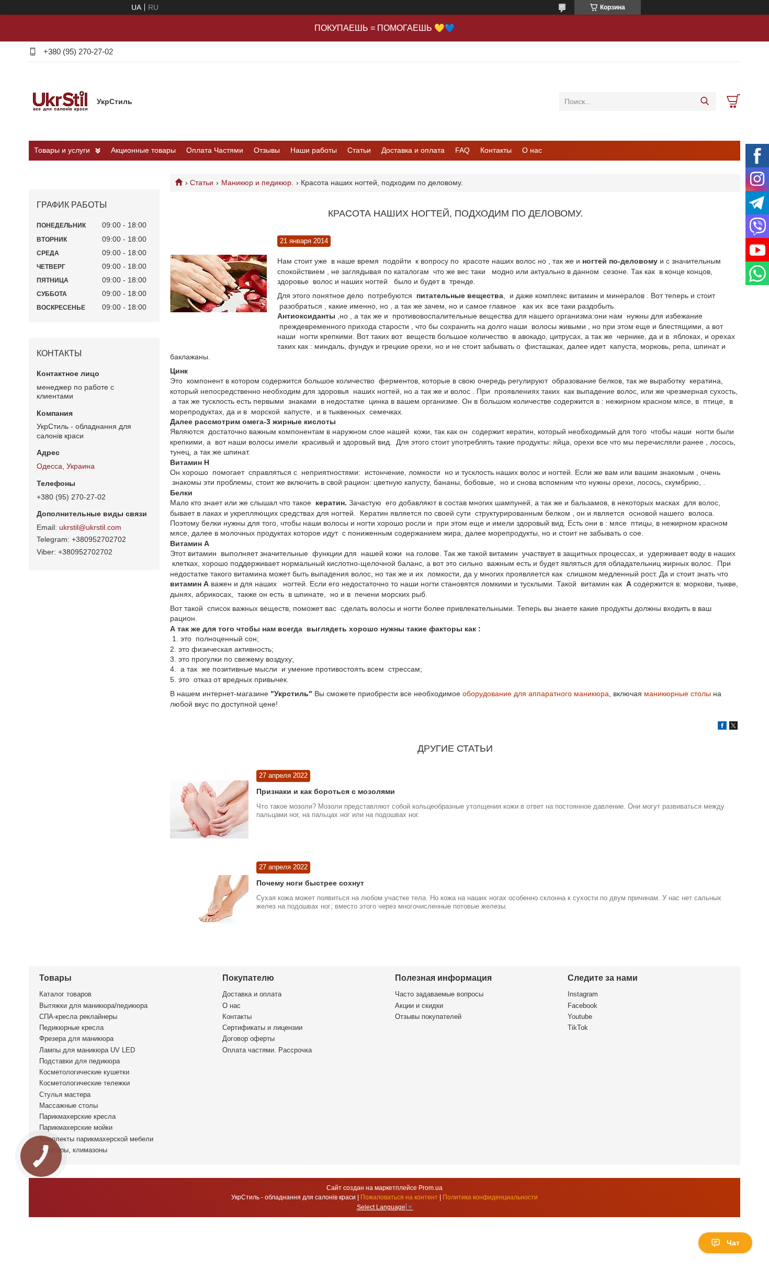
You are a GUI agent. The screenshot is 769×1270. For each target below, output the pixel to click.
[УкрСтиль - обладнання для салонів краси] (60, 101)
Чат (733, 1243)
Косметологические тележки (84, 1083)
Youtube (580, 1016)
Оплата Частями (214, 150)
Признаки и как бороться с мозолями (325, 791)
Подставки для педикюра (79, 1061)
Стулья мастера (65, 1094)
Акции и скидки (419, 1006)
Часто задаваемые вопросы (439, 994)
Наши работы (313, 150)
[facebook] (722, 727)
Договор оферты (248, 1038)
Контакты (496, 150)
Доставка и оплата (413, 150)
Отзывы (267, 150)
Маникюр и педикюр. (257, 182)
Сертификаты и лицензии (262, 1027)
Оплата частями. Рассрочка (267, 1050)
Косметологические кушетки (84, 1072)
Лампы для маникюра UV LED (87, 1050)
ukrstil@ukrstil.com (90, 527)
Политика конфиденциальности (490, 1197)
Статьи (359, 150)
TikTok (578, 1027)
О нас (532, 150)
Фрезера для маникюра (76, 1038)
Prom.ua (431, 1188)
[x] (733, 727)
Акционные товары (143, 150)
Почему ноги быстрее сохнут (310, 883)
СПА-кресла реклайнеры (78, 1016)
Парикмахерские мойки (75, 1127)
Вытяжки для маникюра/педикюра (93, 1006)
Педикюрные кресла (71, 1027)
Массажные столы (68, 1105)
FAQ (462, 150)
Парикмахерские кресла (77, 1116)
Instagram (583, 994)
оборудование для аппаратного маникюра (534, 693)
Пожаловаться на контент (399, 1197)
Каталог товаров (65, 994)
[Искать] (704, 101)
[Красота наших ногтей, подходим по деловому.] (218, 283)
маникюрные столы (677, 693)
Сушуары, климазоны (73, 1150)
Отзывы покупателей (428, 1016)
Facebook (582, 1006)
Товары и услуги (62, 150)
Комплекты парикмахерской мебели (96, 1139)
